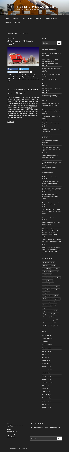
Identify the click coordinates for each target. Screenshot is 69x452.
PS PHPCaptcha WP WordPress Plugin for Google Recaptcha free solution (51, 149)
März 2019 (45, 360)
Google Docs (46, 287)
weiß (51, 326)
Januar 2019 (45, 366)
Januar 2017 (45, 395)
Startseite (7, 18)
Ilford (44, 299)
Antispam (45, 266)
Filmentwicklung (47, 275)
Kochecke (16, 18)
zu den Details (11, 437)
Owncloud (45, 305)
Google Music (55, 290)
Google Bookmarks (48, 284)
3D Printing (46, 262)
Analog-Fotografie (51, 18)
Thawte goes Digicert (47, 172)
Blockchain (33, 105)
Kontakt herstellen (12, 431)
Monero (29, 107)
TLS (55, 323)
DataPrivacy (7, 22)
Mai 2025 (44, 342)
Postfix (50, 314)
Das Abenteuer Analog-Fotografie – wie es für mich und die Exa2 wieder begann (51, 211)
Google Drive (55, 287)
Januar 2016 (45, 398)
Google (50, 281)
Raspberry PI (39, 18)
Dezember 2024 (46, 345)
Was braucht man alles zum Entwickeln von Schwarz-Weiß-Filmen (50, 196)
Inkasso (50, 299)
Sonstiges (17, 22)
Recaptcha (53, 317)
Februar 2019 (45, 363)
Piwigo (30, 18)
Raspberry (46, 317)
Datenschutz (46, 269)
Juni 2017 (44, 385)
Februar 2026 (45, 335)
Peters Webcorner (35, 6)
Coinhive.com (17, 99)
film (57, 272)
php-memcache (47, 308)
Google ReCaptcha (48, 296)
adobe (52, 262)
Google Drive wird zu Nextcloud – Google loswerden (51, 124)
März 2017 (45, 391)
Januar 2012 (45, 407)
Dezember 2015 (46, 401)
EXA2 (57, 269)
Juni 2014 (44, 404)
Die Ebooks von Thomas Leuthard (51, 177)
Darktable (52, 266)
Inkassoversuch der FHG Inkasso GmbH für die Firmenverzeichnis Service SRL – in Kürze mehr (51, 249)
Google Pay (46, 293)
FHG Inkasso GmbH (48, 272)
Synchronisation (47, 323)
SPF (57, 320)
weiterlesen (10, 122)
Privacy (56, 314)
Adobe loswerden (46, 84)
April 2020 (44, 357)
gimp (44, 281)
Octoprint (56, 302)
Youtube (56, 326)
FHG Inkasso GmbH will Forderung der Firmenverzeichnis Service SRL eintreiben (51, 241)
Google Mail (46, 290)
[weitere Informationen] (31, 72)
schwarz (45, 320)
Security (52, 320)
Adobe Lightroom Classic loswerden (51, 74)
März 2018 (45, 373)
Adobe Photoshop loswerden (49, 79)
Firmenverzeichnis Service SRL (51, 278)
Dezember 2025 (46, 338)
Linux (23, 18)
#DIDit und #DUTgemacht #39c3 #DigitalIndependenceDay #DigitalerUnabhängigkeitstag (50, 61)
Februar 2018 (45, 376)
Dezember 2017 (46, 382)
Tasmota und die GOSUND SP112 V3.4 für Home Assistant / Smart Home (51, 97)
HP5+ (56, 296)
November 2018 (46, 370)
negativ (50, 302)
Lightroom (57, 299)
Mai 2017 (44, 388)
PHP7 (55, 311)
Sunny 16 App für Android (49, 218)
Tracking (45, 326)
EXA (53, 269)
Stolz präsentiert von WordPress (18, 448)
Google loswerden (47, 136)
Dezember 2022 (46, 348)
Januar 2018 (45, 379)
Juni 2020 (44, 354)
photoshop (53, 305)
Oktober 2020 (45, 351)
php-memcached (47, 311)
